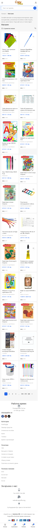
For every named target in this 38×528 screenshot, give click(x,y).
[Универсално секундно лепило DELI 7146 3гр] (28, 252)
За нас (3, 481)
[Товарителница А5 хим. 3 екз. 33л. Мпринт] (28, 222)
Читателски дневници (8, 83)
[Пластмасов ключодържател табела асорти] (28, 193)
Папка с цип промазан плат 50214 (8, 50)
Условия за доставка (7, 457)
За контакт (4, 474)
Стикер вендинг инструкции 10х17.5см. (8, 350)
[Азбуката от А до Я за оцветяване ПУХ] (10, 281)
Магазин (3, 478)
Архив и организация (7, 440)
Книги (3, 433)
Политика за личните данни (9, 463)
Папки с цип (5, 53)
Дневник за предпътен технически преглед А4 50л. (27, 351)
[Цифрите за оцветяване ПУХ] (28, 128)
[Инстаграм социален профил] (6, 416)
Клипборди (4, 424)
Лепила (22, 265)
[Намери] (34, 8)
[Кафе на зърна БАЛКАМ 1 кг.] (28, 281)
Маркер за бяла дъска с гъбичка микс (27, 380)
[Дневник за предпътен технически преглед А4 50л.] (28, 340)
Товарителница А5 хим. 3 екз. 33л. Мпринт (27, 232)
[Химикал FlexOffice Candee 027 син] (28, 40)
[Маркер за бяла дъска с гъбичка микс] (28, 370)
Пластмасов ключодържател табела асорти (27, 203)
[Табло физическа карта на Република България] (10, 99)
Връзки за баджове (7, 235)
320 (29, 394)
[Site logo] (19, 2)
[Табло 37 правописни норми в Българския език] (28, 99)
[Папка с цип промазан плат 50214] (10, 40)
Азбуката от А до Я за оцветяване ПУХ (8, 291)
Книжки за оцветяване (26, 83)
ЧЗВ (2, 448)
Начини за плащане (7, 454)
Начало (3, 13)
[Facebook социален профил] (2, 416)
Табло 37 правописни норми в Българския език (27, 109)
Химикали (23, 53)
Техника (3, 436)
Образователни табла (8, 112)
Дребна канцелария (25, 206)
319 (25, 394)
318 (22, 394)
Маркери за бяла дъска (26, 383)
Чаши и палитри (6, 383)
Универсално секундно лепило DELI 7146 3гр (27, 262)
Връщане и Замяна (7, 451)
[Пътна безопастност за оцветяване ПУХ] (28, 70)
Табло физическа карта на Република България (9, 109)
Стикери (4, 353)
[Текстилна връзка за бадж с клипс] (10, 222)
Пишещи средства (6, 427)
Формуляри (23, 235)
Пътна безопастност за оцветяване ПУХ (27, 79)
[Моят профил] (36, 2)
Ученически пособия (7, 430)
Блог (2, 471)
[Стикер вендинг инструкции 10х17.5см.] (10, 340)
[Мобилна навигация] (2, 2)
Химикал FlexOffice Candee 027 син (26, 50)
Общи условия (5, 460)
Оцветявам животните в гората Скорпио (27, 321)
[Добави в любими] (15, 36)
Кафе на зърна (24, 294)
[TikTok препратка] (9, 416)
